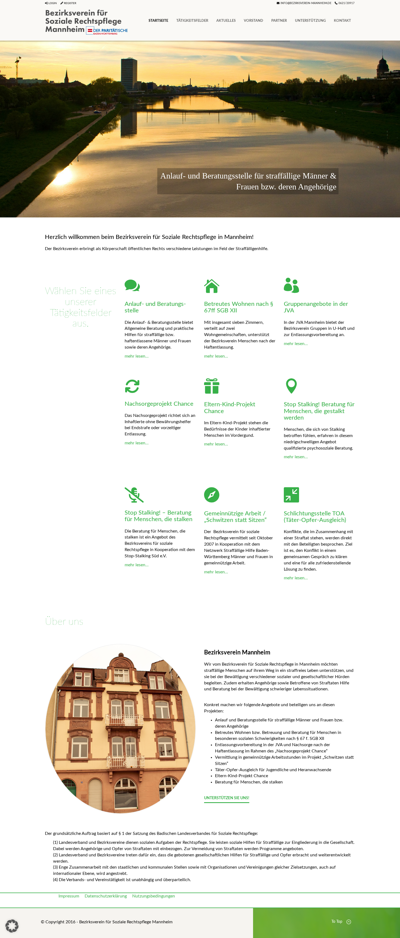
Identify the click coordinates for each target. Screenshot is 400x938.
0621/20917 (347, 3)
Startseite (158, 21)
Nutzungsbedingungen (153, 896)
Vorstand (253, 21)
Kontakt (342, 21)
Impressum (69, 896)
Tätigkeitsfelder (192, 21)
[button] (12, 926)
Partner (279, 21)
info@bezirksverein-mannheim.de (306, 3)
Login (52, 3)
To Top (337, 922)
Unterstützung (310, 21)
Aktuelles (226, 21)
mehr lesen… (137, 356)
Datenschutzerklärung (106, 896)
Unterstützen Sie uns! (226, 798)
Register (69, 3)
